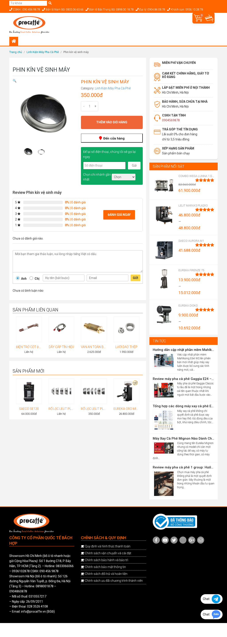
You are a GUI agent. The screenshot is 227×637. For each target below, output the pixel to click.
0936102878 (21, 571)
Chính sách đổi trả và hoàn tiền (106, 574)
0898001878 (44, 586)
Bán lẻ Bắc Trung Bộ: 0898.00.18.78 (110, 9)
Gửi (135, 278)
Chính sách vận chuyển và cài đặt (108, 553)
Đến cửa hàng (113, 138)
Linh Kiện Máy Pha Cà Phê (43, 52)
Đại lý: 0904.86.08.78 (152, 9)
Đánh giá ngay (119, 214)
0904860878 (18, 591)
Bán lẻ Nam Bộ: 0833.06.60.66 (64, 9)
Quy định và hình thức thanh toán (107, 546)
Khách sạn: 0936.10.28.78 (186, 9)
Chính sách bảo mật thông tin (105, 567)
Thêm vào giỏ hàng (111, 122)
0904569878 (171, 120)
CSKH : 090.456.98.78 (26, 9)
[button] (14, 81)
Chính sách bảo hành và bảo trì (106, 560)
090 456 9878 (49, 571)
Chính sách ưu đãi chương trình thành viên (114, 580)
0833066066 (65, 566)
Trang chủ (15, 52)
